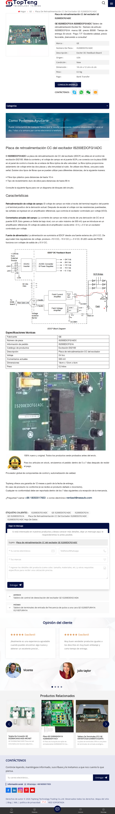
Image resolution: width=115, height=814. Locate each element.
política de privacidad (30, 802)
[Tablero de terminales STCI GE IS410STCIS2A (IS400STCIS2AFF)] (92, 716)
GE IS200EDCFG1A (15, 516)
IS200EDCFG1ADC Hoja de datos (22, 519)
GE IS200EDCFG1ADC (61, 512)
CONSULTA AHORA (66, 84)
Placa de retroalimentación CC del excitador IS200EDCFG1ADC (57, 516)
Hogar (23, 11)
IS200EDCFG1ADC (39, 512)
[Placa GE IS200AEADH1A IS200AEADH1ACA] (57, 716)
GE (30, 11)
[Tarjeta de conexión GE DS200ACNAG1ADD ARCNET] (23, 716)
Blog (9, 802)
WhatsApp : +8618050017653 (39, 784)
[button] (52, 687)
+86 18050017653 (35, 498)
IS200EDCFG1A (81, 512)
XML (16, 802)
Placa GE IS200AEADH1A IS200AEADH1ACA (53, 737)
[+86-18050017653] (88, 92)
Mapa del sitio (102, 799)
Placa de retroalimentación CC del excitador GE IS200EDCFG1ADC (46, 542)
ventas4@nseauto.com (79, 498)
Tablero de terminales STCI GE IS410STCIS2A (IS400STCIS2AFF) (90, 737)
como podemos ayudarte (29, 120)
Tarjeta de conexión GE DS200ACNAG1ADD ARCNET (19, 737)
